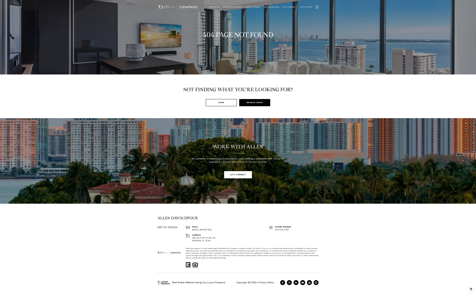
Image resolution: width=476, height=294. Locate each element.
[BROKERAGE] (316, 282)
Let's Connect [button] (238, 175)
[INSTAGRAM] (289, 282)
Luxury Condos (253, 7)
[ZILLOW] (309, 282)
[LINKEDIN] (296, 282)
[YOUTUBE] (302, 282)
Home (221, 103)
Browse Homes (255, 103)
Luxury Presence (216, 282)
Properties (214, 7)
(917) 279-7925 (282, 230)
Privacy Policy (266, 282)
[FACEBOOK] (282, 282)
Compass (264, 248)
